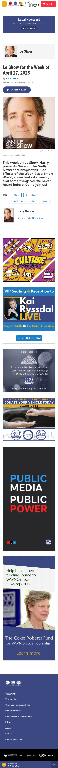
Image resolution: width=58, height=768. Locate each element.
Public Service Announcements (18, 717)
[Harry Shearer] (9, 215)
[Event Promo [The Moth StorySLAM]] (29, 370)
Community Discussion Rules (17, 705)
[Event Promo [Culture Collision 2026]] (29, 260)
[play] (4, 764)
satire (32, 201)
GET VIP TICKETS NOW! (29, 337)
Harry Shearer (12, 78)
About (8, 728)
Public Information (13, 711)
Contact (8, 734)
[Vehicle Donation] (29, 419)
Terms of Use (11, 699)
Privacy (8, 722)
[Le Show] (11, 51)
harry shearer (17, 201)
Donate (49, 4)
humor (45, 201)
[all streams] (54, 764)
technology (31, 195)
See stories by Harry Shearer (32, 218)
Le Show (26, 51)
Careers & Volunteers (14, 740)
